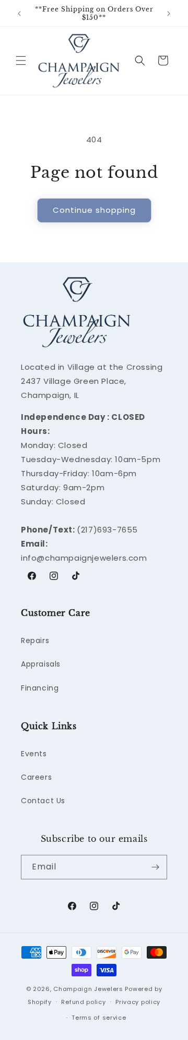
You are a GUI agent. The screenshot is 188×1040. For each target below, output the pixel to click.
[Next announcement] (168, 13)
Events (34, 753)
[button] (20, 60)
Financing (39, 688)
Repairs (35, 640)
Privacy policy (137, 1002)
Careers (36, 777)
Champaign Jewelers (88, 989)
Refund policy (83, 1002)
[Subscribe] (155, 867)
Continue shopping (94, 209)
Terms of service (99, 1017)
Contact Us (43, 800)
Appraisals (41, 664)
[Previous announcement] (19, 13)
